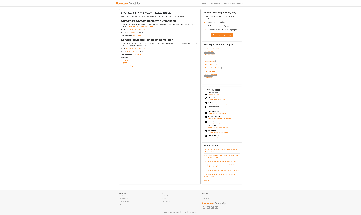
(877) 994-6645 (132, 32)
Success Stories (165, 201)
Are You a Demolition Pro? (233, 3)
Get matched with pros (222, 35)
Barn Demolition (209, 51)
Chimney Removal (210, 54)
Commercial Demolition (211, 58)
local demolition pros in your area (141, 26)
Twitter (125, 62)
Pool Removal (208, 77)
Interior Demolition (210, 71)
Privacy (184, 212)
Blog (120, 204)
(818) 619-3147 (137, 35)
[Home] (128, 3)
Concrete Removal (210, 61)
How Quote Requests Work (127, 196)
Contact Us (205, 198)
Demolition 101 (123, 198)
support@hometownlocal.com (136, 29)
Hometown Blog (128, 66)
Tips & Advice (215, 3)
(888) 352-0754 (138, 54)
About (204, 196)
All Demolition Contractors (212, 48)
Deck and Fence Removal (211, 64)
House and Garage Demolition (213, 68)
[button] (204, 207)
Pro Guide (126, 68)
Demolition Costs (124, 201)
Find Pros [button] (202, 3)
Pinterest (126, 64)
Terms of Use (193, 212)
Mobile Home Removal (211, 74)
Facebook (126, 60)
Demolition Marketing (167, 196)
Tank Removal (208, 81)
